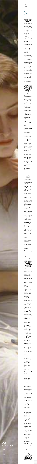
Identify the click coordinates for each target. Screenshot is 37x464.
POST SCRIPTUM (7, 444)
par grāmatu (26, 16)
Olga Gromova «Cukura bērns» (28, 13)
